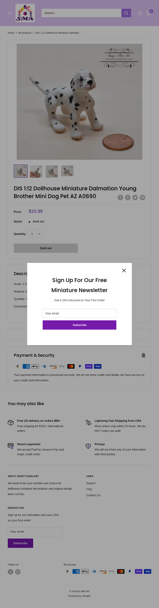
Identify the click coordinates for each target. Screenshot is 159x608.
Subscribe (79, 325)
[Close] (124, 270)
